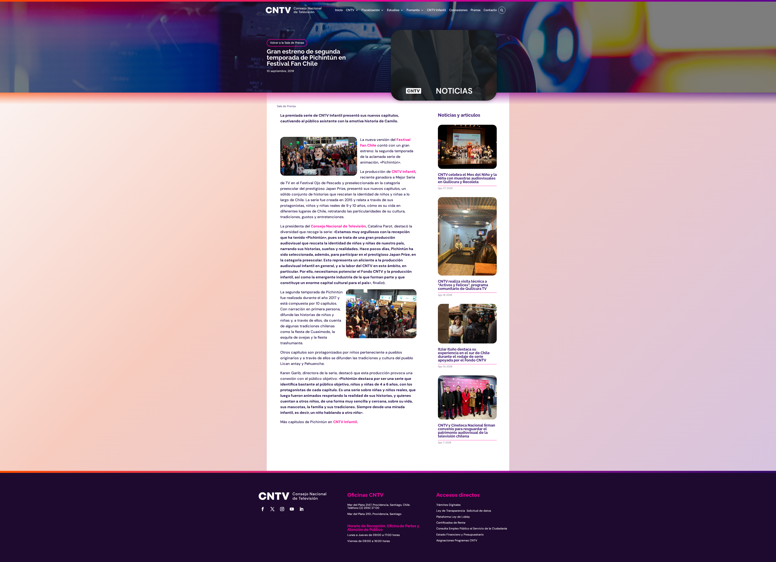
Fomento (413, 10)
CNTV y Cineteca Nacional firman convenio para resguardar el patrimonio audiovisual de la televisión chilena (466, 430)
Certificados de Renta (450, 522)
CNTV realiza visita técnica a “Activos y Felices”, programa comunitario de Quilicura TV (463, 285)
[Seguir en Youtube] (292, 509)
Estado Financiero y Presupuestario (460, 534)
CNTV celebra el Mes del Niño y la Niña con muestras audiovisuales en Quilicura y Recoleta (467, 178)
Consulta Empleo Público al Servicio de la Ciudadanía (471, 528)
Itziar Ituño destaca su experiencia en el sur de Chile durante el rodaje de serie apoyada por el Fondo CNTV (464, 354)
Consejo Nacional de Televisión (338, 226)
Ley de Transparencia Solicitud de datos (463, 510)
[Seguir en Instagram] (282, 509)
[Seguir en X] (272, 509)
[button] (501, 10)
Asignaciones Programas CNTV (456, 540)
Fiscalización (371, 10)
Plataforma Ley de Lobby (453, 517)
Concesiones (458, 10)
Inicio (339, 10)
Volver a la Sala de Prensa (287, 42)
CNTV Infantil (436, 10)
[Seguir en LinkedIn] (301, 509)
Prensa (475, 10)
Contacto (490, 10)
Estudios (393, 10)
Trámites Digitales (448, 505)
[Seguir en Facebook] (263, 509)
